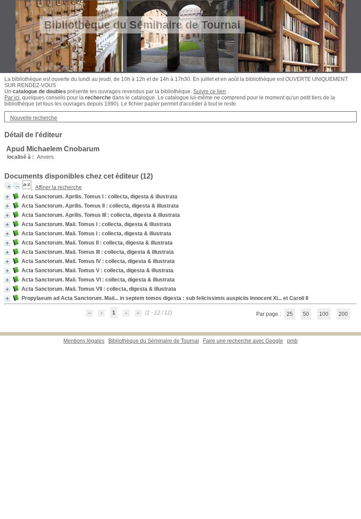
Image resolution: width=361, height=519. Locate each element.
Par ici (11, 98)
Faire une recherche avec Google (243, 341)
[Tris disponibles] (27, 187)
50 (306, 314)
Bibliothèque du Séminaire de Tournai (153, 341)
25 (290, 314)
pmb (292, 341)
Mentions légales (83, 341)
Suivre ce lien (209, 91)
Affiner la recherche (58, 187)
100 (323, 314)
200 (343, 314)
